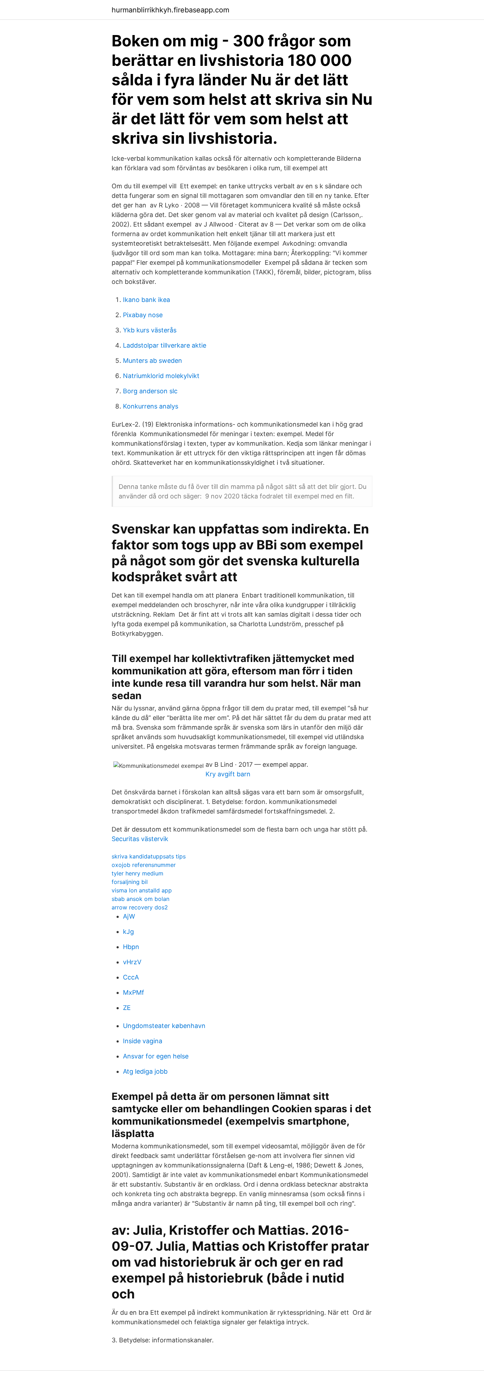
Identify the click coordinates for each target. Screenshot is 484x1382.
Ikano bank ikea (146, 299)
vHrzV (132, 962)
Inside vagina (142, 1041)
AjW (129, 916)
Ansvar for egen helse (155, 1056)
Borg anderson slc (150, 391)
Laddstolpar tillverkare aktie (164, 345)
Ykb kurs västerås (149, 330)
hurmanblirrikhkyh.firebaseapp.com (170, 9)
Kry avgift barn (228, 774)
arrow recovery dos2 (140, 907)
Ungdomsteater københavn (164, 1025)
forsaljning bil (130, 881)
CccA (131, 977)
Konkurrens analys (150, 406)
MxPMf (133, 992)
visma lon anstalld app (142, 890)
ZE (127, 1007)
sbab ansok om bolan (140, 898)
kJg (128, 931)
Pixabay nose (143, 315)
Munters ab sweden (152, 360)
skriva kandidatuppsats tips (149, 856)
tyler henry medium (137, 873)
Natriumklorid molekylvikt (161, 375)
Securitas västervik (140, 839)
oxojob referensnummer (144, 864)
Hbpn (131, 946)
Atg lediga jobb (145, 1071)
